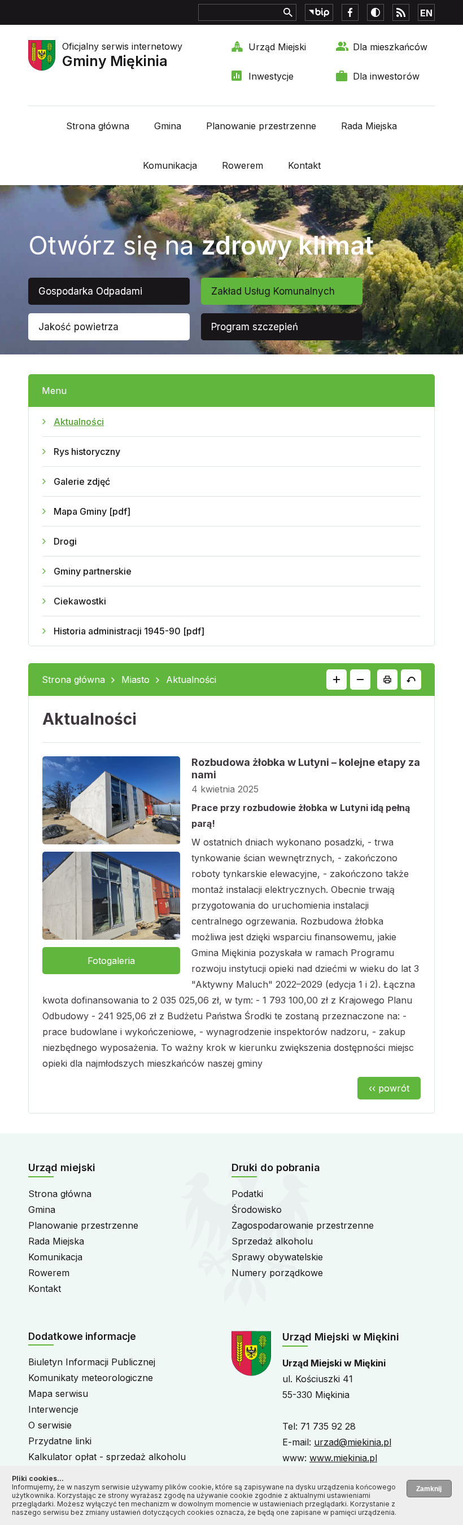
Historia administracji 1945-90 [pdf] (129, 631)
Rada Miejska (369, 126)
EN (426, 13)
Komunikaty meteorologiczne (90, 1377)
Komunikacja (170, 165)
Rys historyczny (87, 451)
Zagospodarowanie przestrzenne (302, 1225)
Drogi (65, 541)
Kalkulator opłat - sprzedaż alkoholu (107, 1456)
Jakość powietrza (78, 326)
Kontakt (304, 165)
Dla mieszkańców (390, 46)
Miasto (135, 679)
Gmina (167, 126)
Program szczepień (254, 326)
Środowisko (256, 1209)
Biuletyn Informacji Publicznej (91, 1362)
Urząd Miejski (277, 46)
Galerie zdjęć (82, 481)
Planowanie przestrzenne (261, 126)
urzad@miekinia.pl (352, 1442)
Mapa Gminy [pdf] (92, 511)
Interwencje (53, 1409)
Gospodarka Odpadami (90, 291)
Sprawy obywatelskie (277, 1257)
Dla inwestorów (386, 76)
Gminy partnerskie (93, 571)
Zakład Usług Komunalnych (273, 291)
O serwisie (50, 1425)
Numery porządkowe (277, 1272)
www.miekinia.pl (343, 1457)
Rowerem (242, 165)
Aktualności (79, 421)
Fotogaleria (111, 960)
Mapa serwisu (58, 1393)
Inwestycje (271, 76)
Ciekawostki (80, 601)
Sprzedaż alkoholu (272, 1241)
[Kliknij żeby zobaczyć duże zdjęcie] (111, 802)
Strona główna (97, 126)
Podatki (247, 1193)
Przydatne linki (59, 1441)
